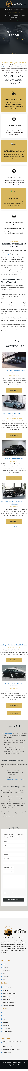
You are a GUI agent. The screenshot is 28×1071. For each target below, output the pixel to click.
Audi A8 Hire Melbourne (14, 459)
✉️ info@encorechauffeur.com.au (14, 9)
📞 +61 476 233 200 (14, 12)
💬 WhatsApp (14, 20)
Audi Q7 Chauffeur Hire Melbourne (14, 645)
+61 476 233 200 (15, 770)
